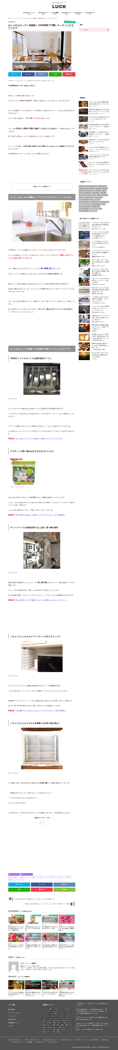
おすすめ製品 (55, 13)
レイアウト (63, 877)
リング (98, 195)
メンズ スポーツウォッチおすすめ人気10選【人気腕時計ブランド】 (100, 252)
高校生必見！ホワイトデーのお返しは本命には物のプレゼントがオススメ (100, 317)
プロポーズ (82, 195)
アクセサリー (93, 186)
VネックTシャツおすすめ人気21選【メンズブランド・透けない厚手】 (100, 280)
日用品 (88, 204)
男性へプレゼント (83, 208)
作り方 (81, 197)
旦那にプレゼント (96, 204)
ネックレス (98, 190)
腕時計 (95, 208)
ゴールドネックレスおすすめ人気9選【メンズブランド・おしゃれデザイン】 (99, 172)
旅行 (84, 204)
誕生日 (99, 208)
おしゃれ (18, 877)
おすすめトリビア (40, 1042)
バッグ (104, 190)
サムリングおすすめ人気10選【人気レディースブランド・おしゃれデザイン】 (100, 308)
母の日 (103, 204)
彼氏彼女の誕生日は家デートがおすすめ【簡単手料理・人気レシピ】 (100, 345)
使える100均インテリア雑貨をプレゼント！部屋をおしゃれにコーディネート (41, 600)
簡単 (91, 208)
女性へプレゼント (88, 197)
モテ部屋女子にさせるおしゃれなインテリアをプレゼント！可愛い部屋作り (41, 710)
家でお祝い (97, 199)
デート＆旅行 (90, 190)
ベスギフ (10, 1026)
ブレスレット (95, 193)
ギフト (81, 188)
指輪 (80, 204)
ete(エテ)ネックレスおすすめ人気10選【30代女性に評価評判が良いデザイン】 (100, 289)
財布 (91, 211)
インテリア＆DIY (46, 877)
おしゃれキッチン (27, 877)
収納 (69, 877)
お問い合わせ (12, 1019)
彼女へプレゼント (94, 202)
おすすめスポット (90, 13)
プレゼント (103, 193)
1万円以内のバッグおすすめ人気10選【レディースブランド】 (99, 141)
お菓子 (86, 186)
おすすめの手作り (14, 874)
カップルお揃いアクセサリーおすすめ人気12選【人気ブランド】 (100, 243)
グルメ (85, 188)
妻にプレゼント (98, 197)
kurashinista (14, 675)
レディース (104, 195)
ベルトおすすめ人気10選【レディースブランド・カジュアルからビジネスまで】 (99, 149)
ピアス (81, 193)
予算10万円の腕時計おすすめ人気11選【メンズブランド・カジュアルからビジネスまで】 (99, 111)
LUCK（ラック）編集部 (28, 963)
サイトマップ (12, 1016)
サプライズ (91, 188)
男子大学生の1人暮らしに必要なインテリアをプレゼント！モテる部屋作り (40, 515)
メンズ (94, 195)
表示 (49, 186)
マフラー (88, 195)
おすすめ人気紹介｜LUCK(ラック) (90, 1047)
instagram (13, 398)
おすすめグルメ (78, 13)
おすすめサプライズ (66, 1040)
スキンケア (104, 188)
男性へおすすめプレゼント (33, 1040)
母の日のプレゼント (84, 206)
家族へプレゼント (83, 202)
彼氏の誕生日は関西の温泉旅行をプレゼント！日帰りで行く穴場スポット (100, 327)
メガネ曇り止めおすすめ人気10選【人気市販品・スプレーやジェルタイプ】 (100, 299)
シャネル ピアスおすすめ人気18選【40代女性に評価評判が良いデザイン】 (100, 224)
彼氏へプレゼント (104, 202)
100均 (11, 877)
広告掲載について (13, 1022)
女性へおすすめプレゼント (15, 1040)
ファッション (87, 193)
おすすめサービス (66, 13)
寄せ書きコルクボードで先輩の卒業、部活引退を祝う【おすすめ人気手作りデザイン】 (100, 336)
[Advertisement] (42, 170)
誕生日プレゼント (83, 211)
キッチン (55, 877)
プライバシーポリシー (14, 1012)
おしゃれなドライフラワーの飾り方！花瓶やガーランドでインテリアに (39, 438)
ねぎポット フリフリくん (16, 486)
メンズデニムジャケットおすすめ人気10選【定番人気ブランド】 (99, 156)
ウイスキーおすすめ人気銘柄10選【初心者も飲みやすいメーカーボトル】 (99, 104)
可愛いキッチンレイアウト (16, 879)
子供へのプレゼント (84, 199)
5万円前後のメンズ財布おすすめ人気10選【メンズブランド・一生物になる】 (99, 134)
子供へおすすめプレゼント (50, 1040)
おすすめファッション (29, 13)
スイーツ (98, 188)
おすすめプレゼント (43, 13)
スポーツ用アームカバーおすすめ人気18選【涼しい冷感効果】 (100, 262)
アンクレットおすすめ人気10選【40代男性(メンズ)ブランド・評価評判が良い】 (100, 234)
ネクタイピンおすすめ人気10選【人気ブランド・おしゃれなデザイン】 (99, 164)
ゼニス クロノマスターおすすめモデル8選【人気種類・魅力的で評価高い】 (100, 271)
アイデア (37, 877)
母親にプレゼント (95, 206)
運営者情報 (11, 1009)
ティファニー (82, 190)
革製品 (95, 211)
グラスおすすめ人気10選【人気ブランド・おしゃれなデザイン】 (99, 119)
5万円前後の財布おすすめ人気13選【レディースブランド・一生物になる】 (99, 126)
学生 (92, 199)
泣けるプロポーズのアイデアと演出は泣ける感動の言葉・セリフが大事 (100, 354)
